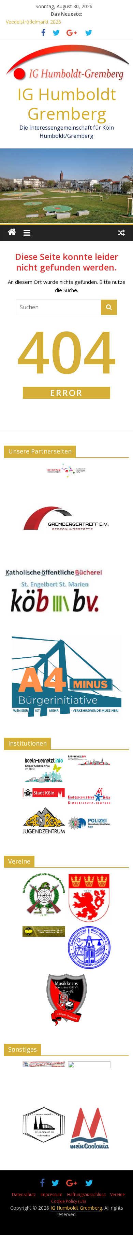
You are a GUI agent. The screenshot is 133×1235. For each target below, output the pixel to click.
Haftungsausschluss (86, 1194)
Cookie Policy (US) (68, 1201)
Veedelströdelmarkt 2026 (33, 21)
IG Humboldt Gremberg (66, 104)
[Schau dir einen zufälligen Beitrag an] (121, 232)
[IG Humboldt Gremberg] (11, 232)
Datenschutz (24, 1194)
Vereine (117, 1194)
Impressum (51, 1194)
